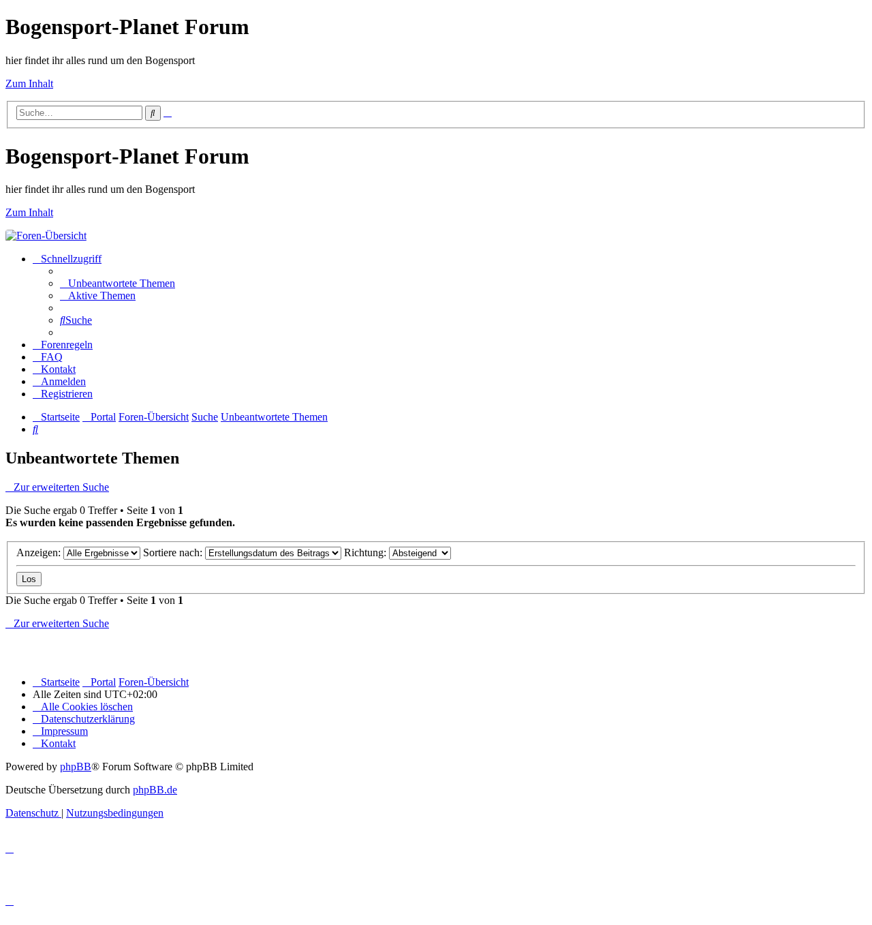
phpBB (75, 766)
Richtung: (366, 552)
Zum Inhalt (29, 83)
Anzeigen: (39, 552)
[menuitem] (117, 283)
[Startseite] (46, 235)
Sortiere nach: (174, 552)
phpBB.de (155, 789)
